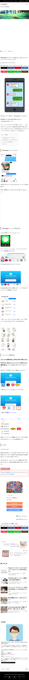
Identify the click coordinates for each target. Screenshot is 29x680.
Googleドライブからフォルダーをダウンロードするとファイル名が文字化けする (17, 569)
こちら (10, 656)
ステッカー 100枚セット (12, 497)
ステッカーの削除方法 (7, 141)
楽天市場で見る (14, 506)
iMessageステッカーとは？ (8, 137)
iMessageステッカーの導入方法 (9, 139)
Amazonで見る (14, 503)
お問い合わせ (22, 1)
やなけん (26, 519)
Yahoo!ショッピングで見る (14, 509)
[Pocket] (4, 72)
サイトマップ (6, 1)
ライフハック (24, 516)
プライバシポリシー (20, 659)
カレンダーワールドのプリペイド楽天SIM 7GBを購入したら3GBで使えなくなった (17, 589)
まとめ (4, 143)
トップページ (4, 51)
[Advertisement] (14, 34)
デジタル (11, 51)
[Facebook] (11, 68)
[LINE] (11, 72)
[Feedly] (18, 72)
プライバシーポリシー (14, 1)
